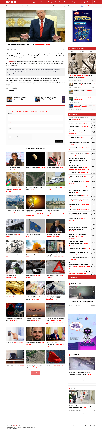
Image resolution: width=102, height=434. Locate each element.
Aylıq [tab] (91, 51)
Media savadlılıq (69, 2)
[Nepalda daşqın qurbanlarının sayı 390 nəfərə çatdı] (35, 356)
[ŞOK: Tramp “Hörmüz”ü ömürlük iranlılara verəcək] (35, 26)
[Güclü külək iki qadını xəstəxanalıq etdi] (15, 267)
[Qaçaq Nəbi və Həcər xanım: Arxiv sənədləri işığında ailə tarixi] (82, 63)
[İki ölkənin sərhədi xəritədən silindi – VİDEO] (35, 179)
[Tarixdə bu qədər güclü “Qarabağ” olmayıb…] (55, 226)
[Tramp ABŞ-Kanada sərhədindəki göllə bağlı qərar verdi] (55, 334)
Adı (8, 122)
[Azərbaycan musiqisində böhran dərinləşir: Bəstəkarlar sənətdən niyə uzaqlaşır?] (82, 292)
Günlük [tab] (72, 51)
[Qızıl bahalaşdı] (15, 288)
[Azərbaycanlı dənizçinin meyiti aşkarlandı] (35, 334)
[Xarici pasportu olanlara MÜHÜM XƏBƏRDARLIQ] (71, 99)
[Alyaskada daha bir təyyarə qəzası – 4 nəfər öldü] (35, 310)
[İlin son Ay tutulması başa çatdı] (35, 159)
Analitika (15, 6)
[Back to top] (97, 429)
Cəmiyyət (23, 6)
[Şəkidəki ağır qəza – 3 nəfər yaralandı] (55, 267)
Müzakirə (10, 113)
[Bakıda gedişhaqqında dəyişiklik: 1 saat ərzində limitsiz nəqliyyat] (71, 106)
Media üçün (49, 2)
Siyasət (8, 6)
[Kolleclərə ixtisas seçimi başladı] (15, 226)
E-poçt (9, 128)
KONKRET (15, 425)
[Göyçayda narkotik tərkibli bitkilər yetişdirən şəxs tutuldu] (55, 246)
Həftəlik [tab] (82, 51)
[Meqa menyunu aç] (26, 2)
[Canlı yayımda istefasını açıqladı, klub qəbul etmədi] (15, 159)
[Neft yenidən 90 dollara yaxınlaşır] (35, 267)
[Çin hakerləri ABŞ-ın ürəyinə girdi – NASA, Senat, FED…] (15, 310)
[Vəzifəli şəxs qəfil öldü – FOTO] (15, 356)
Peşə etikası (59, 2)
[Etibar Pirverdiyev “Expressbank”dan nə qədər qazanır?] (71, 84)
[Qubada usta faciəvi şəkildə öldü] (35, 246)
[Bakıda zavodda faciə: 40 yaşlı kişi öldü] (55, 179)
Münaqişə (63, 6)
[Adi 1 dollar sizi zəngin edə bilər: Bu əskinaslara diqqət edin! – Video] (82, 363)
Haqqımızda (35, 2)
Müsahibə (55, 6)
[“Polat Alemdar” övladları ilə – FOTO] (82, 397)
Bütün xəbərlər (74, 277)
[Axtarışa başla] (94, 2)
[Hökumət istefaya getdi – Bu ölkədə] (35, 226)
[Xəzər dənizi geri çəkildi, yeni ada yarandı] (71, 92)
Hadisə (38, 6)
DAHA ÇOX (35, 372)
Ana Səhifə (73, 425)
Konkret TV (93, 6)
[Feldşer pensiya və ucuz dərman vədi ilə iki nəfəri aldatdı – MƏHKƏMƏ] (35, 288)
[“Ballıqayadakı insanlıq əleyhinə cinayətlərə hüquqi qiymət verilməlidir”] (15, 179)
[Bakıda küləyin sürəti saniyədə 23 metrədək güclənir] (15, 202)
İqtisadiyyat (31, 6)
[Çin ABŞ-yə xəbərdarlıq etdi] (55, 356)
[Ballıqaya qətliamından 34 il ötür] (15, 246)
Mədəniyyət (46, 6)
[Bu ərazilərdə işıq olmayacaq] (15, 334)
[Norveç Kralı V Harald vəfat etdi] (55, 159)
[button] (93, 292)
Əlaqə (42, 2)
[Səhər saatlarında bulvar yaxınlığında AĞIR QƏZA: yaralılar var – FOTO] (55, 288)
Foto (84, 6)
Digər (69, 6)
